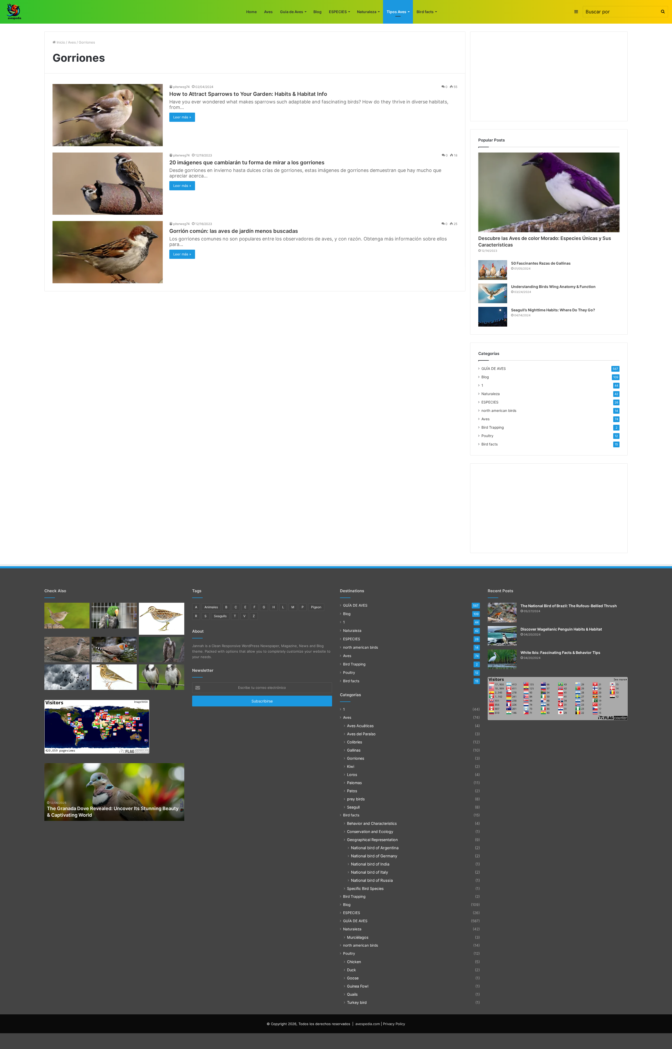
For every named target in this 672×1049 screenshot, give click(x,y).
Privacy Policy (394, 1024)
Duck (351, 970)
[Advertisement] (549, 76)
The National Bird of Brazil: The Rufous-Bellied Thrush (569, 606)
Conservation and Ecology (370, 831)
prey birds (356, 799)
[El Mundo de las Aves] (14, 11)
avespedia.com (367, 1024)
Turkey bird (357, 1002)
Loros (352, 774)
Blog (317, 11)
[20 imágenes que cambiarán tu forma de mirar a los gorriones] (107, 184)
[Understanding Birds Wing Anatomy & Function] (492, 293)
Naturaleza (366, 11)
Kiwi (350, 766)
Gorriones (355, 758)
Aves (268, 11)
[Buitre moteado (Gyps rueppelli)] (161, 649)
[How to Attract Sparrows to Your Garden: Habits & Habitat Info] (107, 115)
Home (251, 11)
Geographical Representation (372, 839)
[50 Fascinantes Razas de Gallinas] (492, 270)
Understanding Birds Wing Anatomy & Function (553, 286)
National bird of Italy (369, 872)
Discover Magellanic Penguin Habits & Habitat (561, 629)
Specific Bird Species (365, 888)
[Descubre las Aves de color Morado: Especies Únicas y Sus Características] (549, 192)
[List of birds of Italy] (114, 649)
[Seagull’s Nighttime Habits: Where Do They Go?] (492, 317)
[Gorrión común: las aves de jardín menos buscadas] (107, 252)
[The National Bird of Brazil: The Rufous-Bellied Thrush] (502, 612)
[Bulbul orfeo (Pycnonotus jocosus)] (161, 677)
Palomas (354, 782)
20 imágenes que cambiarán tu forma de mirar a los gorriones (246, 162)
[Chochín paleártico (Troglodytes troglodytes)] (67, 615)
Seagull (353, 807)
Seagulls (220, 616)
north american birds (498, 410)
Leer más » (182, 117)
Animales (211, 607)
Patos (352, 791)
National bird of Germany (374, 855)
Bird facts (425, 11)
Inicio (60, 42)
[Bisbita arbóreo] (114, 677)
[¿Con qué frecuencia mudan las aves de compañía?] (114, 615)
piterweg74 (181, 87)
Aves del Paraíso (361, 734)
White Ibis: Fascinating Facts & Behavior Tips (560, 652)
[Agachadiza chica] (161, 618)
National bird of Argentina (374, 847)
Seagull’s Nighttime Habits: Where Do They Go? (553, 310)
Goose (353, 978)
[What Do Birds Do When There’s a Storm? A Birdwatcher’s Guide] (67, 677)
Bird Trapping (492, 427)
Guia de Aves (291, 11)
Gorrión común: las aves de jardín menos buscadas (233, 231)
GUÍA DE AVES (493, 368)
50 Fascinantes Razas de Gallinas (541, 263)
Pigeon (316, 607)
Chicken (354, 961)
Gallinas (353, 750)
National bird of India (370, 864)
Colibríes (354, 742)
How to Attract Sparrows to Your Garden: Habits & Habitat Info (248, 94)
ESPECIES (338, 11)
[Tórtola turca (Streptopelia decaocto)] (67, 649)
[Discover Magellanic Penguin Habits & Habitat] (502, 636)
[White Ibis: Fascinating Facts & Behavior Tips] (502, 659)
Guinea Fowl (357, 986)
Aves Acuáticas (360, 725)
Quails (352, 994)
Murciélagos (357, 937)
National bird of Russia (372, 880)
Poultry (487, 436)
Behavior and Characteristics (372, 823)
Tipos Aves (396, 11)
